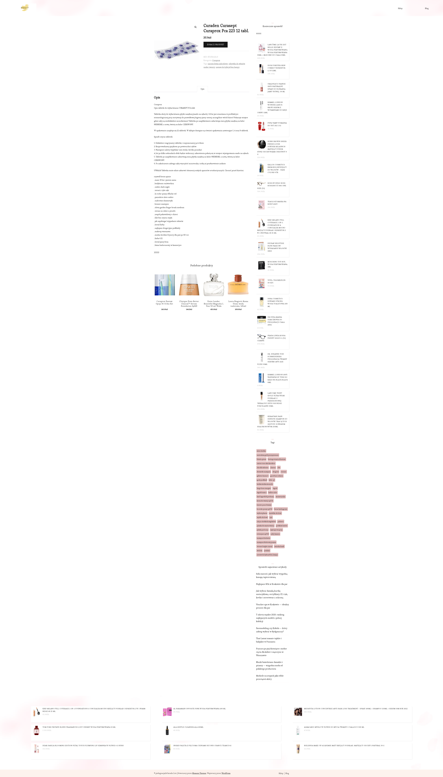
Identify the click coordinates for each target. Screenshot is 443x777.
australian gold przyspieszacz (268, 455)
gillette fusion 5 (262, 476)
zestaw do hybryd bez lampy (227, 67)
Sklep (400, 8)
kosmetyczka (280, 497)
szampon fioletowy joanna (266, 542)
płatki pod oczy (262, 530)
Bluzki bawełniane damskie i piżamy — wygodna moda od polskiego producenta (269, 665)
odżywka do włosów (237, 63)
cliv (279, 467)
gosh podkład (262, 480)
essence (283, 472)
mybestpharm (262, 513)
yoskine (267, 551)
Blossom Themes (199, 773)
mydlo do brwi (262, 517)
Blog (427, 8)
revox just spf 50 (263, 534)
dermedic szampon (264, 472)
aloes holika (261, 451)
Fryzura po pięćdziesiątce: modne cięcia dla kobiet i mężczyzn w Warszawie (271, 652)
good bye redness (276, 476)
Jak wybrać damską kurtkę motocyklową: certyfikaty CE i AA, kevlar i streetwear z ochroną (272, 594)
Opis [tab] (202, 89)
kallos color (272, 492)
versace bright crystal (264, 546)
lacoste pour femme (264, 505)
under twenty (209, 67)
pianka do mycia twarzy (265, 526)
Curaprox (216, 60)
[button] (195, 27)
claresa (272, 467)
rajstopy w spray (276, 530)
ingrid (275, 488)
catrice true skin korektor (266, 463)
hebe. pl (272, 480)
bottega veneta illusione (277, 459)
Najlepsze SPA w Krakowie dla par (271, 584)
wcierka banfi (279, 546)
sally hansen (275, 534)
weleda (259, 551)
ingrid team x (261, 492)
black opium (261, 459)
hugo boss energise (264, 488)
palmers (281, 521)
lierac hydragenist (280, 509)
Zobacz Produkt (215, 44)
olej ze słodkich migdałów (266, 521)
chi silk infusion (262, 467)
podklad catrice (281, 526)
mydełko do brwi (275, 513)
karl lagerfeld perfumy (265, 497)
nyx (271, 517)
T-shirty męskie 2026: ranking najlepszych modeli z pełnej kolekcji (270, 618)
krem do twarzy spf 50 (265, 501)
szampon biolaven (263, 538)
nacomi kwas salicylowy (218, 63)
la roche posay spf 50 (264, 509)
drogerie (276, 472)
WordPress (226, 773)
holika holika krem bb (265, 484)
